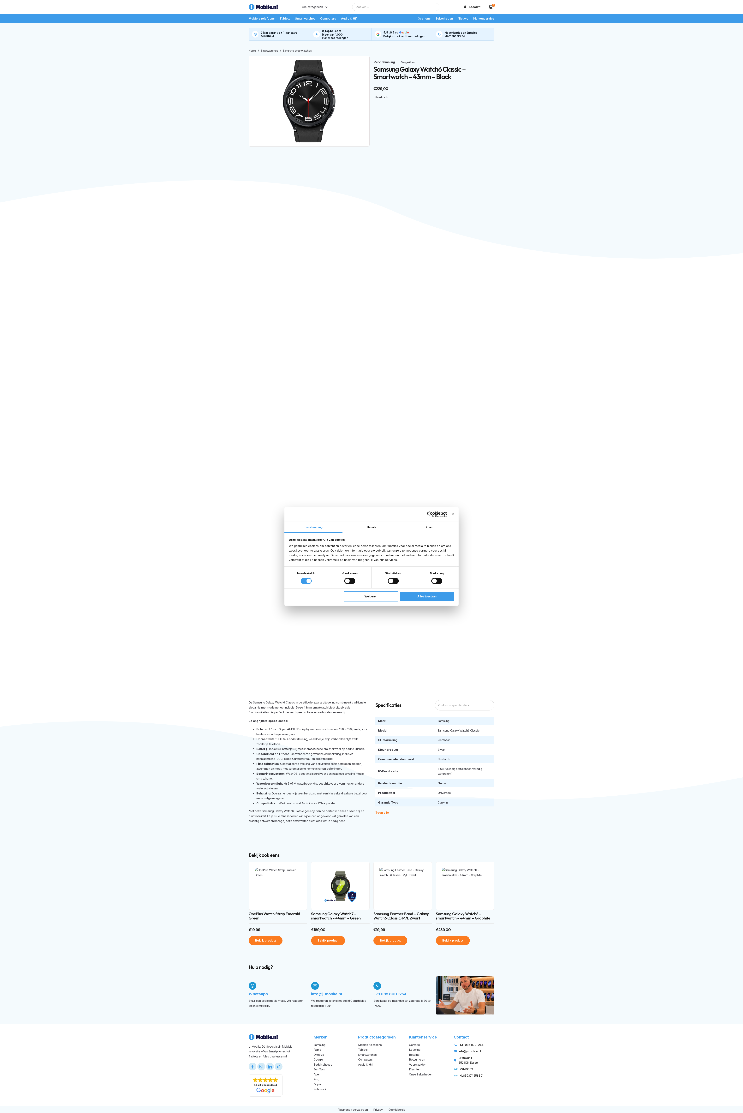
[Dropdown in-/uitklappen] (326, 7)
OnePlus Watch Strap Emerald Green (274, 916)
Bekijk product (265, 940)
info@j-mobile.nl (326, 994)
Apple (317, 1049)
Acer (317, 1074)
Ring (316, 1079)
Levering (414, 1049)
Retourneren (417, 1059)
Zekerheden (444, 18)
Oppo (317, 1084)
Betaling (414, 1054)
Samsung (388, 62)
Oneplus (319, 1054)
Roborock (320, 1089)
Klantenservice (484, 18)
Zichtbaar (444, 740)
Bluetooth (444, 759)
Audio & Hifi (349, 18)
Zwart (441, 749)
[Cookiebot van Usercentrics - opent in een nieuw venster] (430, 514)
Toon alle (382, 812)
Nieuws (463, 18)
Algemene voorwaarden (353, 1109)
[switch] (349, 581)
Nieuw (442, 783)
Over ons (424, 18)
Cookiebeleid (397, 1109)
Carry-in (443, 802)
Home (252, 50)
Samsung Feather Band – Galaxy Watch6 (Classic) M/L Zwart (401, 916)
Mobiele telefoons (262, 18)
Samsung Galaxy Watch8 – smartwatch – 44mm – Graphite (463, 916)
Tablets (285, 18)
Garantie (414, 1045)
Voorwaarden (417, 1064)
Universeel (444, 793)
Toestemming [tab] (313, 527)
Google (318, 1059)
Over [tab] (429, 527)
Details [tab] (371, 527)
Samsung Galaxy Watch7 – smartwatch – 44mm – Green (336, 916)
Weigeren (371, 596)
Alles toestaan (427, 596)
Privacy (378, 1109)
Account (474, 7)
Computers (328, 18)
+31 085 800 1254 (389, 994)
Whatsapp (258, 994)
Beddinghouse (323, 1064)
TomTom (319, 1069)
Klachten (414, 1069)
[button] (490, 7)
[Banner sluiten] (453, 514)
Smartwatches (305, 18)
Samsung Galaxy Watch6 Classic (459, 730)
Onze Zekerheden (420, 1074)
